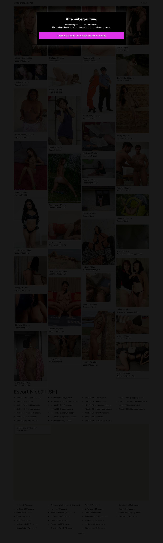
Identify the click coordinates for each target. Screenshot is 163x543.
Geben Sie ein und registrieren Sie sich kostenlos (81, 35)
